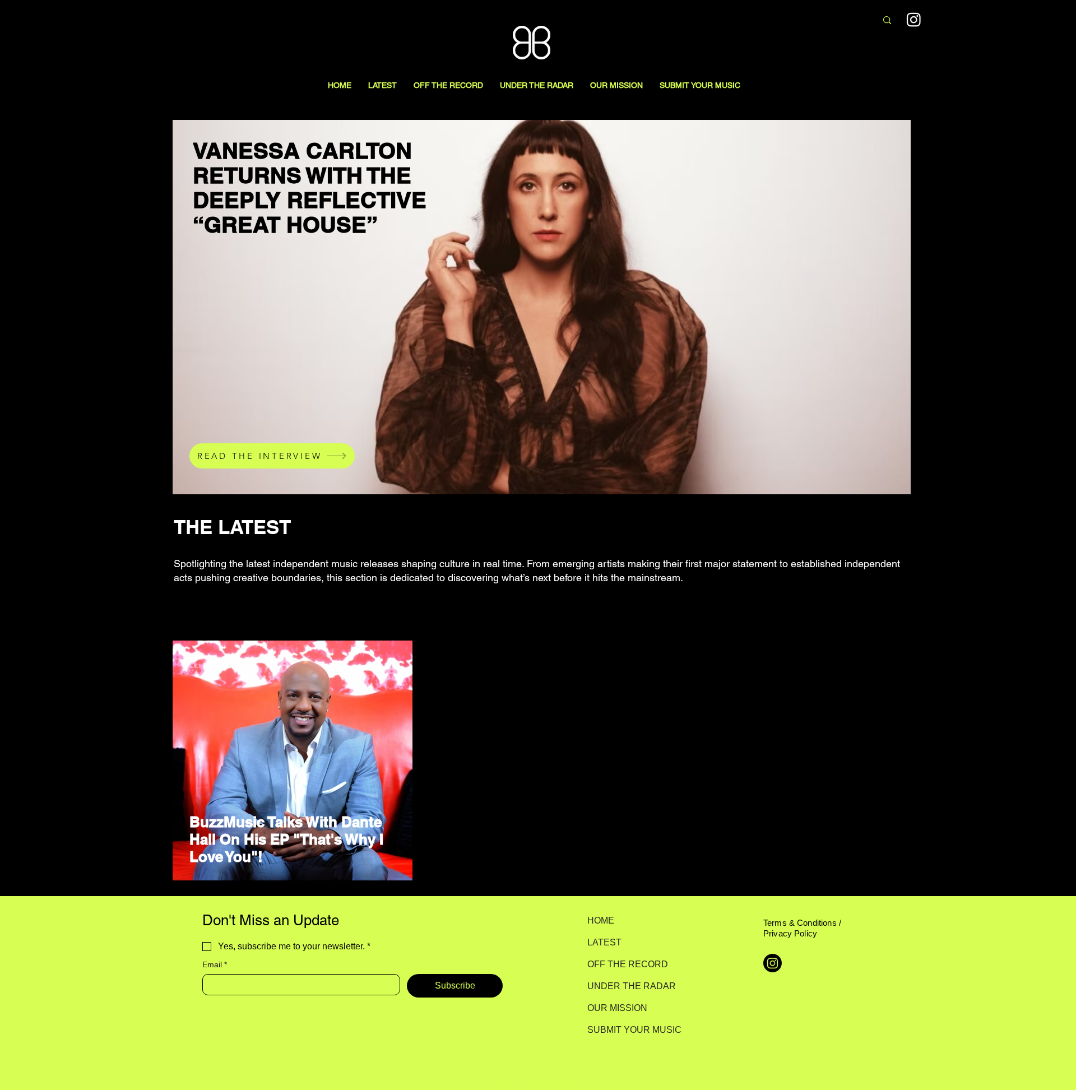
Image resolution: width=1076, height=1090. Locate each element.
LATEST (604, 942)
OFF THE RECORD (626, 964)
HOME (600, 920)
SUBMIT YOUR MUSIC (626, 1030)
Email (214, 964)
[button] (889, 590)
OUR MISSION (617, 1008)
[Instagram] (914, 19)
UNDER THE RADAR (626, 986)
